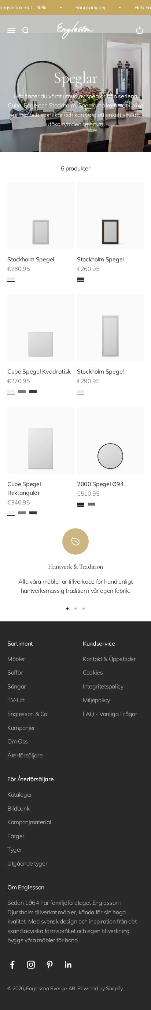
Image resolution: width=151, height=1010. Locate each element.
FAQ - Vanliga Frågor (110, 713)
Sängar (16, 686)
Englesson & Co (27, 713)
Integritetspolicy (103, 686)
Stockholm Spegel (30, 259)
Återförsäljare (25, 755)
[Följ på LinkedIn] (68, 965)
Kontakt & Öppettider (109, 658)
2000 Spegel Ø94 (100, 484)
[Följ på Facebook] (12, 965)
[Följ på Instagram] (31, 965)
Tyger (14, 849)
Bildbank (18, 808)
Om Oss (17, 741)
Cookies (93, 672)
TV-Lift (16, 700)
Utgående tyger (27, 863)
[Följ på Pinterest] (50, 965)
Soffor (15, 672)
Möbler (16, 658)
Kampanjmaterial (29, 822)
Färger (16, 836)
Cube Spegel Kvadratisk (39, 371)
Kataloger (19, 794)
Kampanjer (21, 727)
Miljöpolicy (96, 700)
